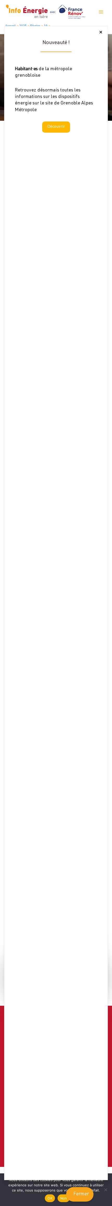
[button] (56, 127)
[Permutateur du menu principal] (101, 12)
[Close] (101, 32)
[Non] (105, 1189)
